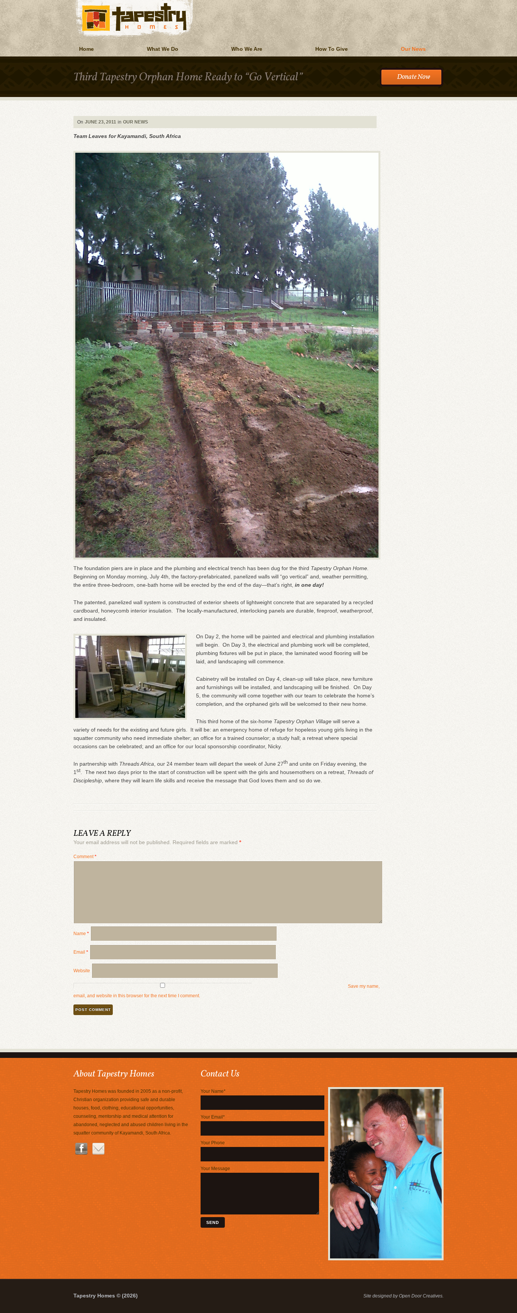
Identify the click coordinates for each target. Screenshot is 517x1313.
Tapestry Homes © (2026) (105, 1296)
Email (80, 952)
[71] (386, 1258)
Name (81, 933)
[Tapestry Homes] (258, 1)
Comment (85, 856)
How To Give (331, 49)
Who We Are (246, 49)
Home (86, 49)
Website (81, 970)
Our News (413, 49)
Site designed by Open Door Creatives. (403, 1296)
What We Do (162, 49)
